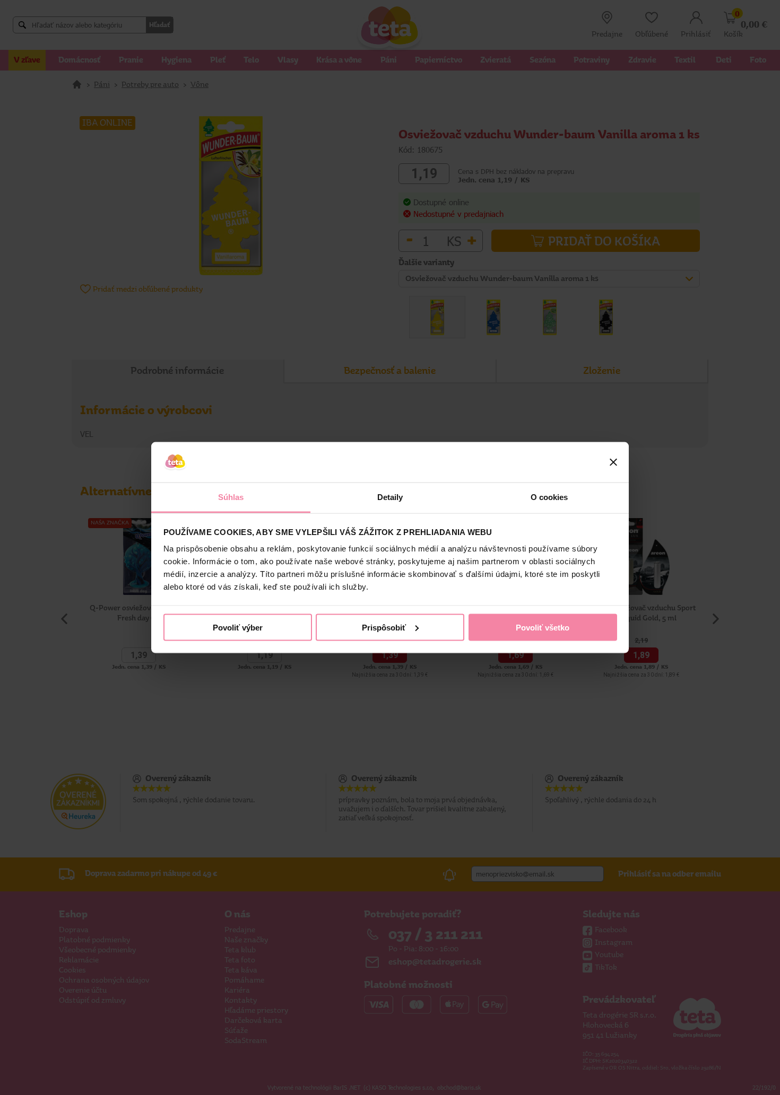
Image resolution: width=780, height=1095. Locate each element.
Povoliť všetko (542, 627)
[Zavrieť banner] (613, 462)
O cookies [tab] (549, 497)
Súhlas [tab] (231, 497)
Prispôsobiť (384, 627)
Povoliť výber (238, 627)
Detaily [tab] (390, 497)
